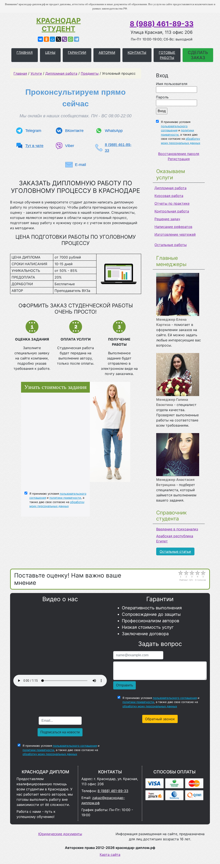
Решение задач (167, 219)
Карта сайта (110, 854)
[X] (58, 39)
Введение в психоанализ (177, 529)
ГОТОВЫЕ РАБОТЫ (167, 55)
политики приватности (65, 497)
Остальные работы (170, 245)
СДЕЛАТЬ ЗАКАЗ (198, 55)
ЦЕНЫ (50, 52)
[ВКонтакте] (40, 39)
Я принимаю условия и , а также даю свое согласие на (180, 132)
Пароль (162, 97)
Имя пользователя (171, 84)
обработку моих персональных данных (149, 706)
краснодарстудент (58, 25)
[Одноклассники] (46, 39)
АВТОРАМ (107, 52)
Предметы (90, 73)
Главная (20, 73)
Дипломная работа (170, 188)
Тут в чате (34, 146)
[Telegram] (76, 39)
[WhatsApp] (70, 39)
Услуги (36, 73)
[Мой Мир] (52, 39)
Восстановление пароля (178, 154)
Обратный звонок (160, 719)
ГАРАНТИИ (77, 52)
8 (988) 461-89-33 (162, 24)
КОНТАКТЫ (137, 52)
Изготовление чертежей (175, 234)
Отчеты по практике (171, 203)
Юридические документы (60, 834)
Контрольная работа (171, 211)
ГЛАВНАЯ (25, 52)
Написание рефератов (173, 227)
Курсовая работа (168, 196)
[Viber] (64, 39)
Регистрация (179, 159)
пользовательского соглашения (175, 698)
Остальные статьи (175, 551)
